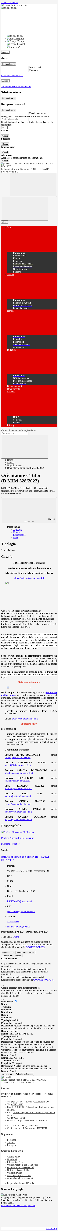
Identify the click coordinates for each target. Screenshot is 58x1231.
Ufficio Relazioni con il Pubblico (22, 1164)
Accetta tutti (11, 956)
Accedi (5, 52)
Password (33, 70)
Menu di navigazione (39, 520)
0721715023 (13, 921)
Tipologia (17, 529)
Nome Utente (35, 67)
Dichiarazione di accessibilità (20, 1167)
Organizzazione (14, 465)
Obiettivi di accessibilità (18, 1170)
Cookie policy (13, 1156)
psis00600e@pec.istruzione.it (21, 911)
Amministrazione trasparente (20, 1178)
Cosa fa (16, 532)
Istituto (16, 937)
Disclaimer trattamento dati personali (18, 1205)
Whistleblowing (14, 1173)
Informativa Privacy (16, 1162)
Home (10, 460)
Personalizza (8, 952)
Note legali (12, 1159)
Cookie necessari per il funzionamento (19, 987)
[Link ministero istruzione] (14, 5)
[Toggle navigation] (24, 208)
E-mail (32, 113)
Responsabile (19, 535)
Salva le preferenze (24, 1074)
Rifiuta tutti (25, 952)
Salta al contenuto (9, 2)
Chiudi (5, 136)
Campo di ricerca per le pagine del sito (19, 430)
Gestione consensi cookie (19, 1175)
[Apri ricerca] (33, 185)
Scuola (10, 462)
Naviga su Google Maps (18, 926)
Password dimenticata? (12, 75)
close (4, 222)
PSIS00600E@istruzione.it (19, 901)
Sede (15, 537)
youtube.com (7, 1001)
